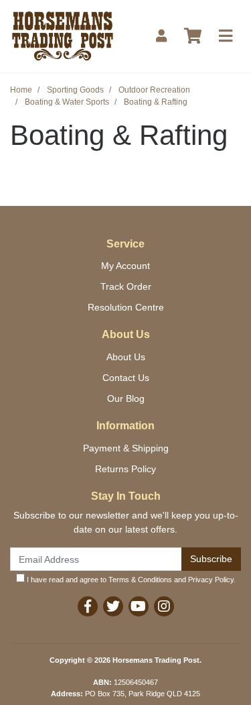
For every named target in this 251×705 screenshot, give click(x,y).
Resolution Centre (126, 307)
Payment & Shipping (126, 448)
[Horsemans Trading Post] (62, 35)
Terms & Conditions (140, 580)
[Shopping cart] (192, 36)
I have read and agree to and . (130, 580)
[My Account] (161, 36)
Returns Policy (125, 469)
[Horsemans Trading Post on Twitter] (113, 606)
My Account (125, 265)
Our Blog (126, 398)
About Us (125, 356)
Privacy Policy (211, 580)
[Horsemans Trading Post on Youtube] (139, 606)
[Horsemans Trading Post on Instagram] (164, 606)
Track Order (125, 286)
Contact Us (125, 377)
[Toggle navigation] (225, 36)
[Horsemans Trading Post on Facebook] (88, 606)
